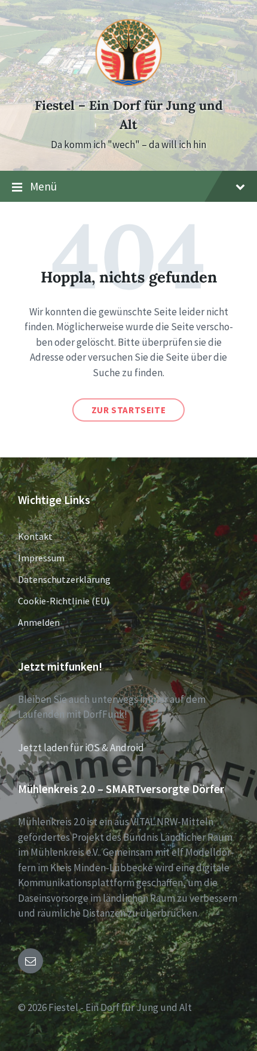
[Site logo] (128, 84)
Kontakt (35, 536)
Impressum (41, 558)
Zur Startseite (128, 410)
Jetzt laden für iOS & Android (81, 747)
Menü (43, 186)
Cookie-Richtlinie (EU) (63, 601)
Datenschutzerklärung (64, 579)
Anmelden (39, 622)
